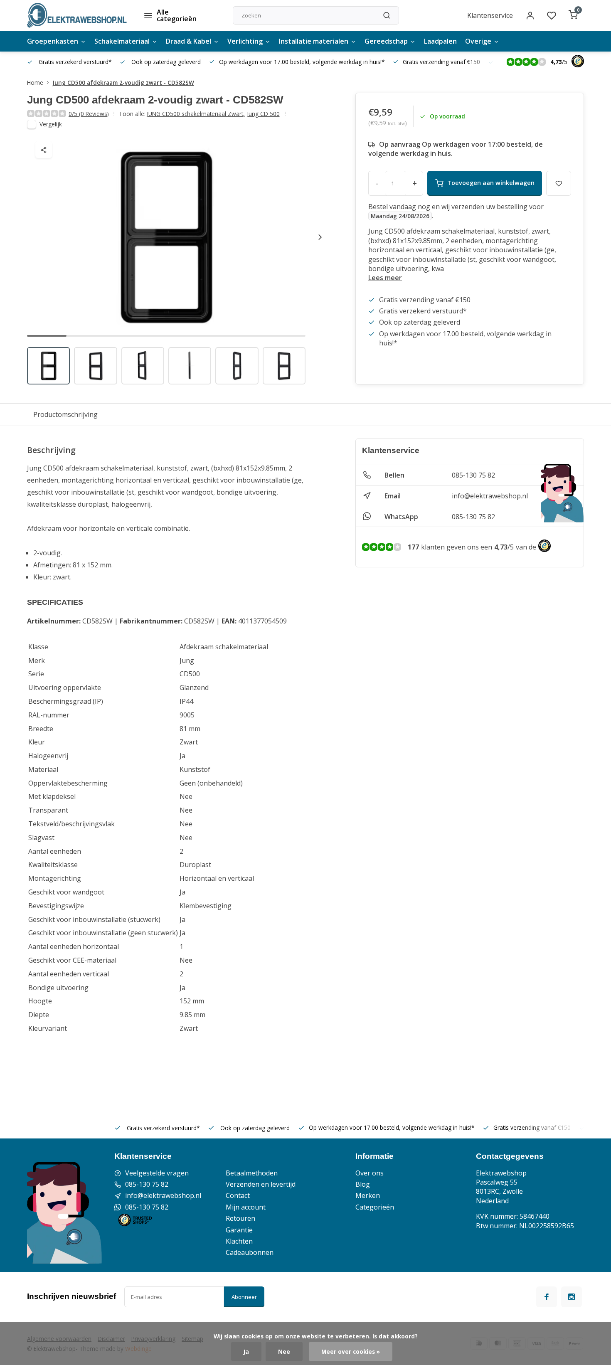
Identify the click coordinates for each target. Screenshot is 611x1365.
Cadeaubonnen (249, 1252)
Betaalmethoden (252, 1173)
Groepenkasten (52, 41)
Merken (367, 1195)
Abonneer (244, 1297)
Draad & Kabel (188, 41)
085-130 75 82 (473, 475)
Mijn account (246, 1207)
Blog (362, 1184)
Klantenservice (490, 15)
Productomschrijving (65, 414)
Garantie (239, 1229)
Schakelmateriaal (122, 41)
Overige (478, 41)
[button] (320, 237)
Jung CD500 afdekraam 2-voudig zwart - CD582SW (123, 82)
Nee (284, 1351)
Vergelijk (50, 124)
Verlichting (245, 41)
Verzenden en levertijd (261, 1184)
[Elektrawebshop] (77, 15)
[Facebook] (546, 1296)
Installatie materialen (313, 41)
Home (35, 82)
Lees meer (385, 277)
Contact (238, 1195)
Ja (246, 1351)
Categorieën (374, 1207)
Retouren (240, 1218)
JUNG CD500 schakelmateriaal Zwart (196, 114)
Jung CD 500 (263, 114)
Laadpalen (440, 41)
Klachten (239, 1241)
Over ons (369, 1173)
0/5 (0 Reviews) (89, 114)
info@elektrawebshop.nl (490, 495)
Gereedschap (386, 41)
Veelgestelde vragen (157, 1173)
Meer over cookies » (350, 1351)
